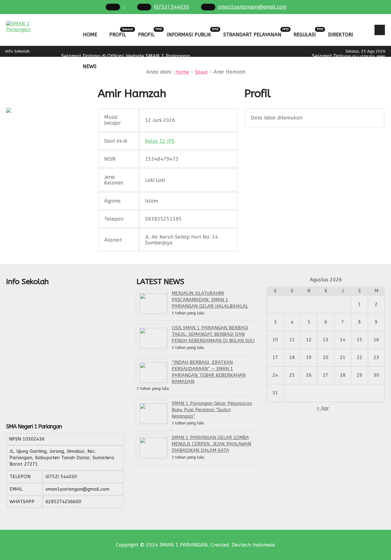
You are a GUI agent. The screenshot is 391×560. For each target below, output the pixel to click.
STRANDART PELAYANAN (255, 32)
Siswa (201, 72)
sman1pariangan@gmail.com (252, 7)
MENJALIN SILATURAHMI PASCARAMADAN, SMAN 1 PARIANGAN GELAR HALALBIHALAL (210, 300)
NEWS (90, 66)
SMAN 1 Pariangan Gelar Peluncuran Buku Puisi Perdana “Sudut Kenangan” (212, 410)
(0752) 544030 (171, 7)
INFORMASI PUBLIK (192, 32)
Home (182, 72)
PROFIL (120, 32)
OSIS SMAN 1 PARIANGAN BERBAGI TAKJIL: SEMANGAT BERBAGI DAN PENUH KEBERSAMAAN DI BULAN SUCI (213, 334)
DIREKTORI (340, 35)
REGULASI (308, 32)
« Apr (323, 408)
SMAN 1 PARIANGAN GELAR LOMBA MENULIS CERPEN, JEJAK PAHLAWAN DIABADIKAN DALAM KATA (211, 444)
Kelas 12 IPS (159, 141)
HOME (90, 35)
